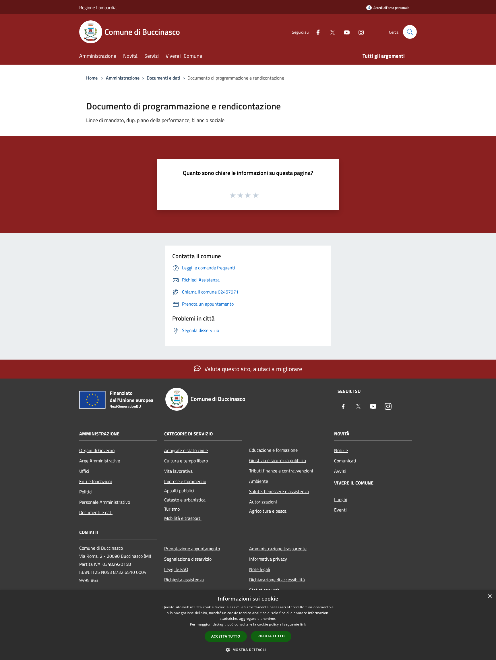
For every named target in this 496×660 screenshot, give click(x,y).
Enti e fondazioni (95, 481)
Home (92, 77)
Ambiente (258, 481)
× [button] (489, 596)
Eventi (340, 509)
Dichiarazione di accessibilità (277, 579)
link (303, 624)
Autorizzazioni (263, 501)
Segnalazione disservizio (188, 558)
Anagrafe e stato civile (186, 450)
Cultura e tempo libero (186, 460)
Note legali (259, 569)
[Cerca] (410, 32)
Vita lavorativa (178, 471)
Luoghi (340, 499)
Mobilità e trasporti (183, 518)
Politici (85, 491)
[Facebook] (315, 32)
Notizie (341, 450)
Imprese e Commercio (185, 481)
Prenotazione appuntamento (192, 548)
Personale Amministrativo (104, 502)
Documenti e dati (163, 77)
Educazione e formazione (273, 450)
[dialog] (248, 625)
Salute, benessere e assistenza (279, 491)
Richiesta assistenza (184, 579)
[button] (248, 649)
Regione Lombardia (98, 7)
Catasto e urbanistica (185, 499)
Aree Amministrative (99, 460)
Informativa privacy (268, 558)
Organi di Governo (97, 450)
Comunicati (345, 460)
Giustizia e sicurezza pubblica (277, 460)
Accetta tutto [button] (225, 636)
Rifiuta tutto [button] (271, 636)
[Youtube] (344, 32)
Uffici (84, 471)
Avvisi (340, 471)
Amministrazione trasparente (278, 548)
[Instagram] (359, 32)
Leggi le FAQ (176, 569)
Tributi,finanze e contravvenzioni (281, 470)
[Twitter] (330, 32)
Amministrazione (123, 77)
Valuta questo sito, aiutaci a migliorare (252, 368)
